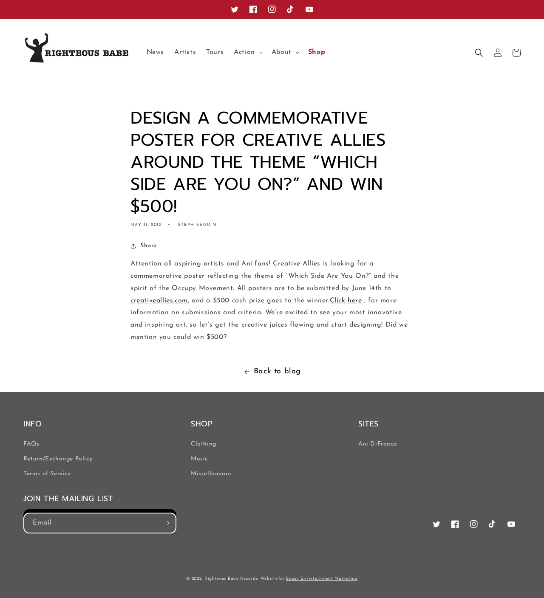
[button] (247, 52)
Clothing (203, 444)
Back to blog (277, 371)
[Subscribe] (166, 523)
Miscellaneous (211, 474)
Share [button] (148, 246)
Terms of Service (47, 474)
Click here (346, 300)
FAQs (31, 444)
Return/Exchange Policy (57, 459)
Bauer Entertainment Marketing (321, 578)
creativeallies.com (159, 300)
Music (199, 459)
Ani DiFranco (377, 444)
